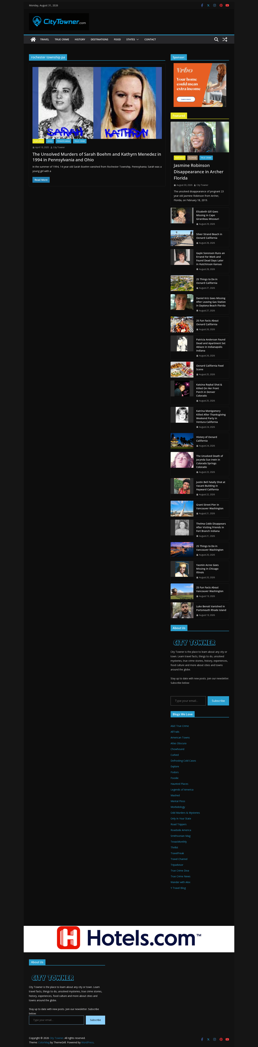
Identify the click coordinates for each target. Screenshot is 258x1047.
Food (117, 39)
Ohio (49, 141)
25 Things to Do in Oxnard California (206, 281)
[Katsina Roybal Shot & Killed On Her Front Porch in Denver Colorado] (182, 393)
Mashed (175, 795)
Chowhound (177, 749)
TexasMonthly (179, 841)
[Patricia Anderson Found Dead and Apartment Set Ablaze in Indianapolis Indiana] (182, 348)
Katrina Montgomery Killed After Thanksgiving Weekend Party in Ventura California (211, 416)
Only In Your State (181, 818)
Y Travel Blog (178, 888)
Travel (44, 39)
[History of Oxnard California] (182, 441)
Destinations (99, 39)
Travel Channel (179, 859)
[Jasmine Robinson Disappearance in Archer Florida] (200, 137)
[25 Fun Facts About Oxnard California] (182, 325)
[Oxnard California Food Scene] (182, 370)
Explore (175, 766)
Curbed (175, 754)
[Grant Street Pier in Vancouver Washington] (182, 509)
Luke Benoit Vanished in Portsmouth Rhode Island (211, 608)
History (80, 39)
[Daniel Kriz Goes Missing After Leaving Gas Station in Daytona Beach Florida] (182, 304)
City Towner (59, 147)
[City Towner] (33, 39)
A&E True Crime (180, 726)
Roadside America (181, 830)
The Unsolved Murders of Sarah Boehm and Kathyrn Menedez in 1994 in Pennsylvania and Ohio (96, 156)
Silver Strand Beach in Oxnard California (209, 235)
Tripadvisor (177, 864)
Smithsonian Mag (180, 835)
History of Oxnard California (206, 438)
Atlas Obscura (178, 743)
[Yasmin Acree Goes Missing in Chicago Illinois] (182, 571)
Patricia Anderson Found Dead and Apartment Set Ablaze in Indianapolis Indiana (210, 345)
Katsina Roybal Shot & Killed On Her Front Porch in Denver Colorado (209, 390)
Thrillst (174, 847)
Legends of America (182, 789)
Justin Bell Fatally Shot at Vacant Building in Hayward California (210, 485)
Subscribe (218, 701)
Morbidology (178, 807)
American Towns (180, 737)
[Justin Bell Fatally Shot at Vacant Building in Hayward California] (182, 488)
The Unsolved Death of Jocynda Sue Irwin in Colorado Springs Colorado (209, 461)
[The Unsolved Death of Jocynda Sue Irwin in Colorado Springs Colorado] (182, 464)
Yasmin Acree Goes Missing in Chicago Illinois (207, 568)
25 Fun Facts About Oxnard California (207, 322)
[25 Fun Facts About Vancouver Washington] (182, 591)
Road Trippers (179, 824)
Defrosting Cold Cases (183, 760)
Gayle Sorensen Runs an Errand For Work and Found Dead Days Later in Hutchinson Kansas (210, 258)
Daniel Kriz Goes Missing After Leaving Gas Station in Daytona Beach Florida (211, 301)
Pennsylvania (63, 141)
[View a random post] (225, 39)
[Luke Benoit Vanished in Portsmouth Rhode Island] (182, 610)
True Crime (62, 39)
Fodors (175, 772)
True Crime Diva (180, 870)
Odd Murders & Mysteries (185, 812)
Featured (38, 141)
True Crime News (180, 876)
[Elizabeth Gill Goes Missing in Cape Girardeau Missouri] (182, 218)
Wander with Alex (180, 882)
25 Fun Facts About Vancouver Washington (209, 589)
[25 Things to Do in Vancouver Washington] (182, 550)
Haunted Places (179, 783)
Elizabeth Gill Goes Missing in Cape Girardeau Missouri (207, 215)
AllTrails (175, 731)
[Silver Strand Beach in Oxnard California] (182, 238)
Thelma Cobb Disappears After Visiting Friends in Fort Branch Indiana (211, 527)
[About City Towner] (194, 636)
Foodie (174, 778)
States (130, 39)
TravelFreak (177, 853)
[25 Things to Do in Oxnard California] (182, 283)
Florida (192, 158)
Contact (150, 39)
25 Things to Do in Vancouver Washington (209, 547)
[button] (137, 39)
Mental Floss (178, 801)
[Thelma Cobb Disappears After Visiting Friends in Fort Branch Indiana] (182, 530)
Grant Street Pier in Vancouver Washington (209, 506)
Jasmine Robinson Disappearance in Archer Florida (198, 171)
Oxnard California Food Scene (210, 367)
